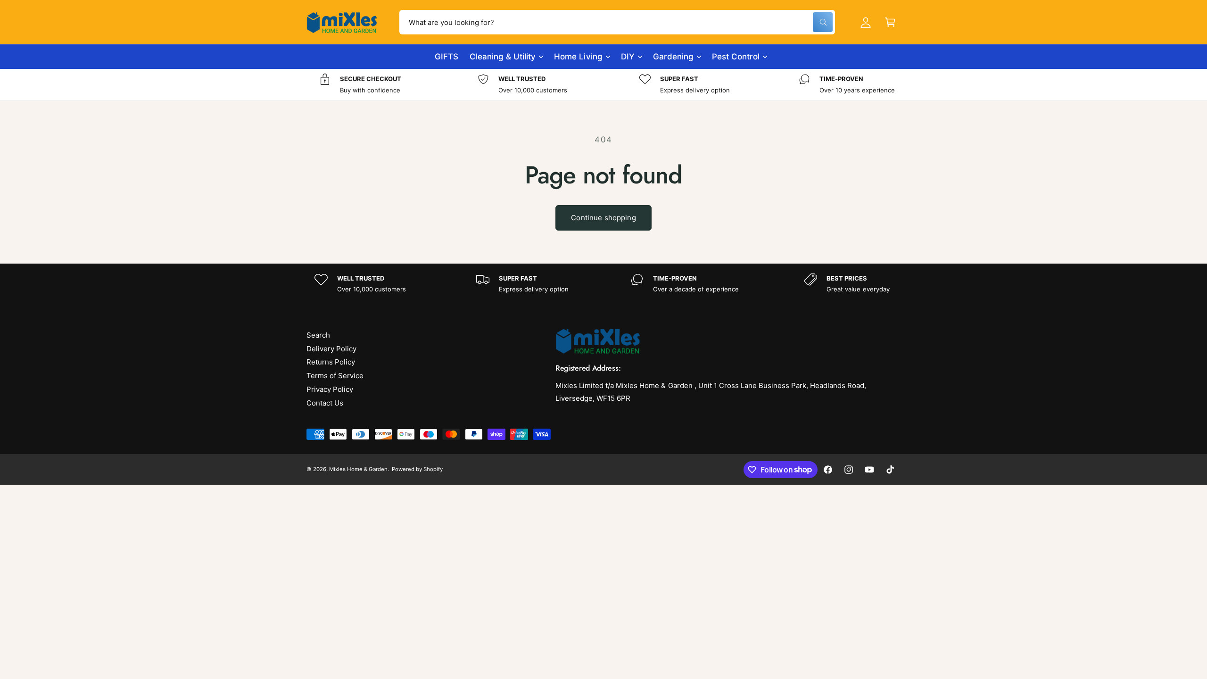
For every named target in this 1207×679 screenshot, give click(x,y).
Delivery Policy (331, 348)
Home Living (578, 56)
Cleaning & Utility (503, 56)
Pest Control (736, 56)
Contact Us (324, 402)
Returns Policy (330, 361)
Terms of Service (335, 375)
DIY (628, 56)
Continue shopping (603, 217)
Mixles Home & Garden (358, 469)
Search (318, 335)
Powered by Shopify (417, 469)
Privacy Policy (329, 389)
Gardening (673, 56)
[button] (890, 22)
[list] (603, 85)
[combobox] (617, 22)
